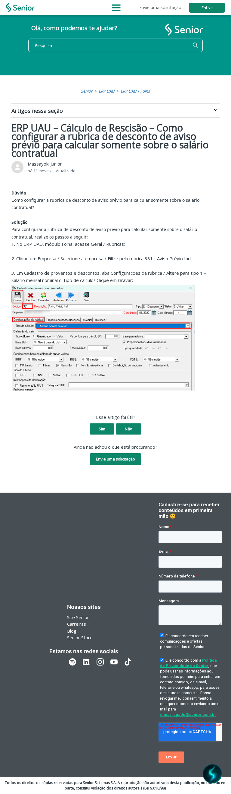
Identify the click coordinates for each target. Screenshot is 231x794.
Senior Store (80, 637)
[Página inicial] (20, 7)
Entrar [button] (207, 8)
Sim (102, 429)
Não (128, 429)
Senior (86, 91)
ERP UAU (106, 91)
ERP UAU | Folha (135, 91)
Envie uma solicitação (160, 7)
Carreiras (76, 624)
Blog (71, 631)
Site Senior (78, 617)
